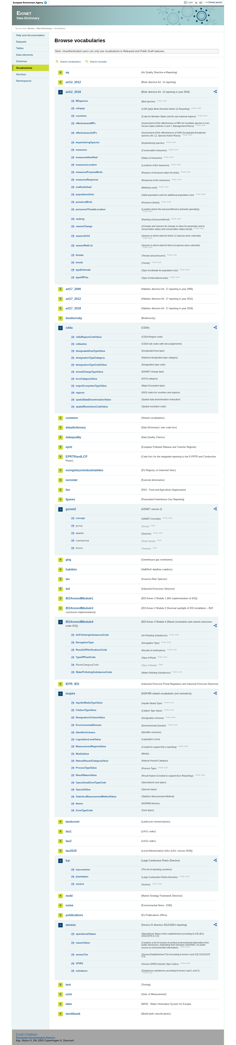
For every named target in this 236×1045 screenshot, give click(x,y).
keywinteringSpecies (87, 142)
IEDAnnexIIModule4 (79, 621)
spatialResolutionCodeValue (92, 406)
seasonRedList (84, 245)
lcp (68, 860)
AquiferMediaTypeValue (89, 702)
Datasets (21, 41)
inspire (70, 693)
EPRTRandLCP (76, 456)
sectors (80, 884)
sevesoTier (82, 954)
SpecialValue (83, 789)
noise (69, 905)
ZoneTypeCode (84, 810)
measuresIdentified (87, 157)
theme (79, 803)
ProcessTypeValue (86, 767)
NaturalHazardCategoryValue (92, 760)
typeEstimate (83, 269)
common (72, 417)
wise (69, 1004)
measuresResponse (87, 179)
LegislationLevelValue (88, 739)
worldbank (73, 1013)
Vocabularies (24, 67)
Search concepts (98, 62)
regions (80, 392)
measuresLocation (86, 164)
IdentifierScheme (85, 732)
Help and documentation (30, 35)
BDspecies (82, 101)
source (80, 533)
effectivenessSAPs (86, 132)
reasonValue (83, 942)
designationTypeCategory (90, 357)
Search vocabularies (70, 62)
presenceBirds (84, 202)
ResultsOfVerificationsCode (91, 649)
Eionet (31, 28)
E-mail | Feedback (26, 1034)
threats (80, 255)
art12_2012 (73, 82)
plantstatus (82, 876)
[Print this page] (197, 2)
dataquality (73, 437)
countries (81, 115)
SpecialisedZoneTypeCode (91, 782)
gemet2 (71, 509)
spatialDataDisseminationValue (93, 399)
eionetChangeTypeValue (89, 371)
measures (81, 149)
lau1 (69, 831)
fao (68, 489)
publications (74, 915)
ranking (80, 219)
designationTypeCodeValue (91, 364)
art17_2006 (73, 289)
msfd (69, 895)
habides (71, 569)
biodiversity (74, 318)
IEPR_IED (72, 683)
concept (80, 518)
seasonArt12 (83, 236)
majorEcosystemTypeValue (91, 385)
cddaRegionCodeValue (89, 337)
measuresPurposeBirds (89, 172)
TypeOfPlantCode (86, 657)
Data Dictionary (44, 28)
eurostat (71, 480)
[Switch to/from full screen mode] (201, 2)
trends (79, 262)
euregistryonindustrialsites (84, 470)
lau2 (69, 841)
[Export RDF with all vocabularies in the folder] (215, 92)
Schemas (21, 61)
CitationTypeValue (86, 710)
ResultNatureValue (86, 775)
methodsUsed (83, 187)
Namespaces (23, 80)
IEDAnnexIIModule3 (79, 608)
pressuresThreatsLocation (90, 209)
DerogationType (85, 642)
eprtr (69, 447)
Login (190, 2)
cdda (69, 327)
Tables (20, 48)
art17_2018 (73, 308)
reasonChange (84, 226)
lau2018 (71, 850)
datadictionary (76, 427)
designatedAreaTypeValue (90, 351)
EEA (31, 2)
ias (68, 579)
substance (81, 970)
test (68, 984)
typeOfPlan (82, 277)
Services (21, 74)
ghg (68, 559)
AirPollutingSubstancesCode (92, 634)
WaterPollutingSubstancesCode (94, 672)
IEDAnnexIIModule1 (79, 598)
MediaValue (82, 753)
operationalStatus (86, 934)
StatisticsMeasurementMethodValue (96, 796)
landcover (73, 821)
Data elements (24, 54)
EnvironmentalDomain (88, 725)
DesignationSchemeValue (90, 717)
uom (69, 994)
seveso (71, 924)
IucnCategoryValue (86, 378)
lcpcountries (83, 869)
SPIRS (79, 963)
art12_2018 (73, 91)
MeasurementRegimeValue (91, 746)
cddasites (81, 344)
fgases (70, 499)
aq (67, 72)
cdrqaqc (80, 108)
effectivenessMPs (86, 123)
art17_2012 (73, 298)
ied (68, 588)
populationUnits (85, 194)
